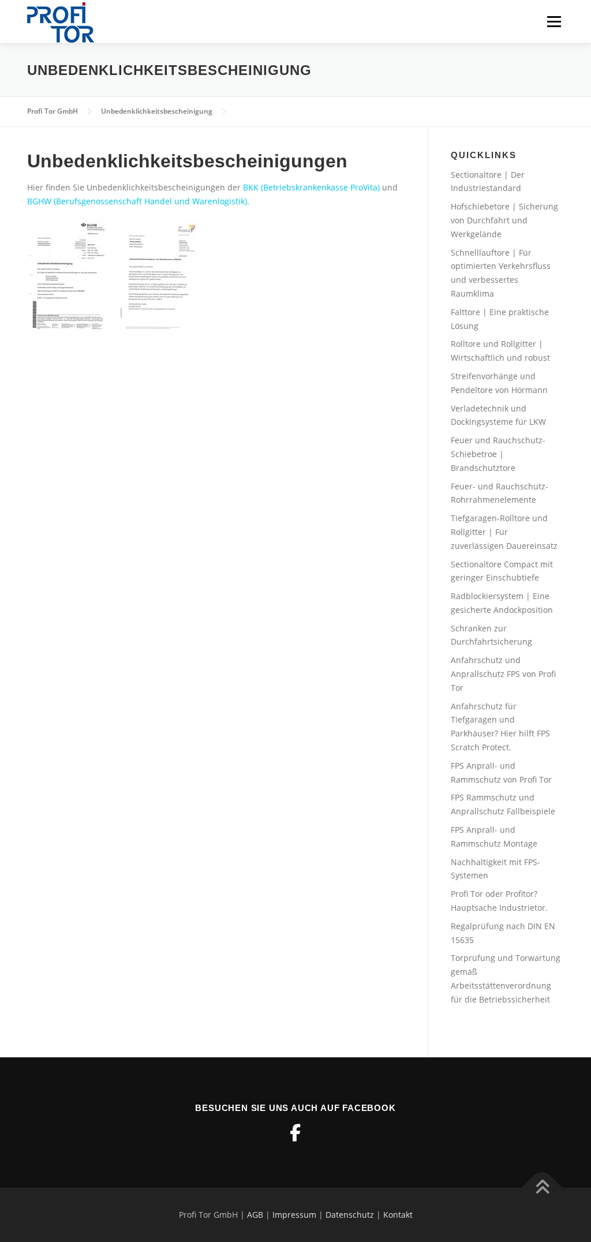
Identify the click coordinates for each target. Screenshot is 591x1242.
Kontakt (398, 1214)
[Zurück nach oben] (542, 1188)
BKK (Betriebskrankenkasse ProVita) (310, 187)
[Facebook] (295, 1133)
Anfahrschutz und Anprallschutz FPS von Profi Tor (503, 673)
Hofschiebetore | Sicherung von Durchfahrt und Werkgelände (504, 220)
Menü (554, 21)
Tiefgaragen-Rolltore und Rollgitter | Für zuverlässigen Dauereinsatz (504, 531)
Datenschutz (350, 1214)
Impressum (294, 1214)
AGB (255, 1214)
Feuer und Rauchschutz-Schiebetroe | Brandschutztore (498, 454)
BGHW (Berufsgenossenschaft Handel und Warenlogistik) (137, 201)
